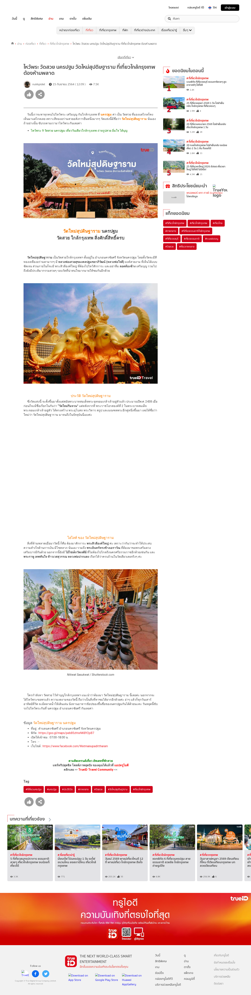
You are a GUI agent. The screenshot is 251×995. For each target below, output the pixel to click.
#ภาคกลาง (83, 789)
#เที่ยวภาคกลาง (187, 246)
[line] (25, 973)
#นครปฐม (52, 789)
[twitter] (45, 973)
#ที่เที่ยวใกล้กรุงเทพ (174, 223)
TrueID (23, 7)
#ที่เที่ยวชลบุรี (171, 239)
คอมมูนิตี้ (189, 979)
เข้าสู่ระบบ (230, 7)
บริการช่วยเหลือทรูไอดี (168, 985)
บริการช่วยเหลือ (222, 977)
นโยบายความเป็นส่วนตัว (226, 970)
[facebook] (35, 973)
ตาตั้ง (73, 18)
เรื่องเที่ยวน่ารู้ (169, 30)
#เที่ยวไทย (217, 223)
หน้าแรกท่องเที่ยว (69, 30)
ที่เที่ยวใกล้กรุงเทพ (59, 44)
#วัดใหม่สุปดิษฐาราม (118, 789)
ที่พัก (125, 30)
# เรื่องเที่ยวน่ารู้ (66, 855)
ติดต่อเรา (218, 984)
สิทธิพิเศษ (37, 18)
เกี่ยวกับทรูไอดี (221, 955)
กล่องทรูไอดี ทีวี (195, 7)
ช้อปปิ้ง (159, 973)
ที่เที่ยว (89, 30)
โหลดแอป (174, 7)
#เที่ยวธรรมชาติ (192, 239)
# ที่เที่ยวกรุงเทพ (209, 855)
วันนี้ (14, 18)
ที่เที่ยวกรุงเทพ (107, 30)
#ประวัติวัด (67, 789)
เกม (61, 18)
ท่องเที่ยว (31, 44)
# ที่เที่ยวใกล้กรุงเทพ (198, 78)
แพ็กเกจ (188, 973)
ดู (24, 18)
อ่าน (51, 18)
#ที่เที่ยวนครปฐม (34, 789)
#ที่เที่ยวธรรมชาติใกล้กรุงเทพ (196, 231)
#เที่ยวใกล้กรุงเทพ (141, 789)
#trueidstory (211, 239)
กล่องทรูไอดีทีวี (164, 979)
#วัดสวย (98, 789)
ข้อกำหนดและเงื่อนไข (224, 963)
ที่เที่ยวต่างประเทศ (144, 30)
